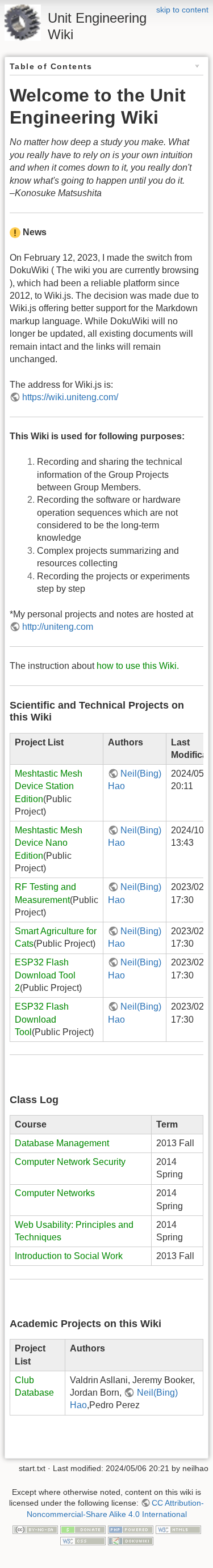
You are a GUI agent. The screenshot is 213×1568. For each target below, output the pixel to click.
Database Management (62, 1143)
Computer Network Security (70, 1162)
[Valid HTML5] (178, 1528)
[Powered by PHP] (130, 1528)
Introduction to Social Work (69, 1256)
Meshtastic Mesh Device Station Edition (48, 786)
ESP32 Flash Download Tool (42, 1019)
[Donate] (83, 1528)
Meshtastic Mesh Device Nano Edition (48, 843)
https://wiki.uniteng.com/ (70, 397)
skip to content (182, 9)
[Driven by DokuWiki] (130, 1540)
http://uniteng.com (57, 627)
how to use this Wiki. (138, 666)
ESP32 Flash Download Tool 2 (45, 975)
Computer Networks (55, 1193)
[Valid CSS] (83, 1540)
